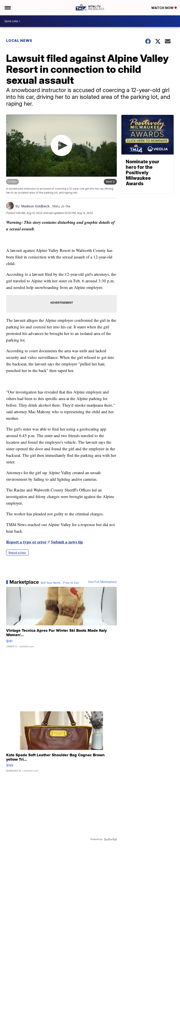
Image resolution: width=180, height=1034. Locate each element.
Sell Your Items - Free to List (60, 582)
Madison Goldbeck (35, 206)
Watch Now (163, 8)
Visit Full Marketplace (102, 582)
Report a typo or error (26, 542)
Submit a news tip (67, 542)
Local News (19, 40)
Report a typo (17, 552)
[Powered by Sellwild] (110, 839)
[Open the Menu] (7, 7)
